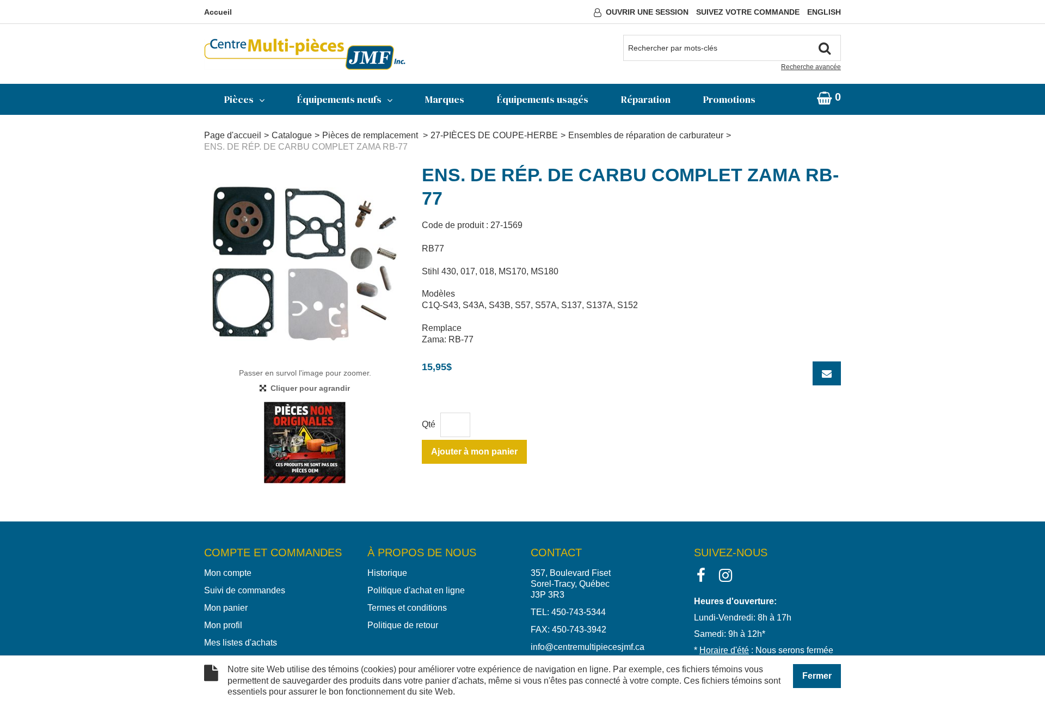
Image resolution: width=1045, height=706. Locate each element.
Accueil (218, 12)
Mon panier (226, 607)
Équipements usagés (542, 99)
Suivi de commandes (244, 590)
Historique (387, 573)
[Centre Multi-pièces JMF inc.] (304, 54)
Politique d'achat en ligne (416, 590)
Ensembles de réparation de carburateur (645, 135)
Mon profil (223, 625)
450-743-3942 (579, 629)
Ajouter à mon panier (474, 451)
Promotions (729, 99)
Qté (428, 424)
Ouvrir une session (647, 12)
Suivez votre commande (748, 12)
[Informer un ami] (827, 373)
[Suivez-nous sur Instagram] (725, 574)
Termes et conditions (407, 607)
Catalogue (292, 135)
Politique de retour (402, 625)
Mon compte (227, 573)
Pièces (239, 99)
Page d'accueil (232, 135)
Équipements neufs (339, 99)
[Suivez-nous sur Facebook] (701, 574)
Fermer (817, 675)
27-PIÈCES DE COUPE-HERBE (494, 135)
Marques (444, 99)
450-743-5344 (578, 612)
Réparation (646, 99)
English (824, 12)
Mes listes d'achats (240, 642)
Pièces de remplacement (371, 135)
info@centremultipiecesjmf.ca (587, 647)
